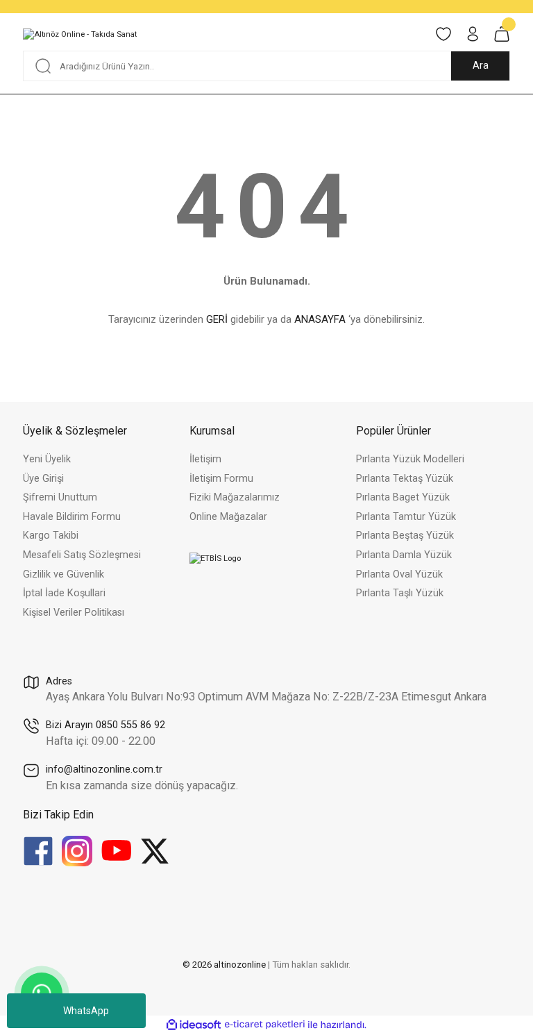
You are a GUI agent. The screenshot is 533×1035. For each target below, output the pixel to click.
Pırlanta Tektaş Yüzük (404, 479)
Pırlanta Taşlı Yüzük (399, 593)
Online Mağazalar (228, 517)
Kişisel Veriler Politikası (73, 613)
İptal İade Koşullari (64, 593)
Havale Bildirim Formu (72, 517)
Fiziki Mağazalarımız (234, 497)
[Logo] (80, 34)
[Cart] (501, 34)
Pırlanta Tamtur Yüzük (406, 517)
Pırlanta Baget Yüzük (403, 497)
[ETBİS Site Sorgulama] (215, 558)
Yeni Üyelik (47, 459)
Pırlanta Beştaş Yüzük (405, 535)
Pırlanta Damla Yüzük (404, 555)
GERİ (217, 319)
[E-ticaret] (264, 1025)
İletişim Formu (221, 479)
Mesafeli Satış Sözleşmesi (82, 555)
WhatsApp (86, 1010)
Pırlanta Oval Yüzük (399, 574)
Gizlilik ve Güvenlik (63, 574)
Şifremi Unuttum (60, 497)
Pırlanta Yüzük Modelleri (410, 459)
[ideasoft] (193, 1025)
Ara (481, 65)
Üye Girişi (43, 479)
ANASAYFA (320, 319)
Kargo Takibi (50, 535)
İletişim (205, 459)
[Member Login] (472, 34)
